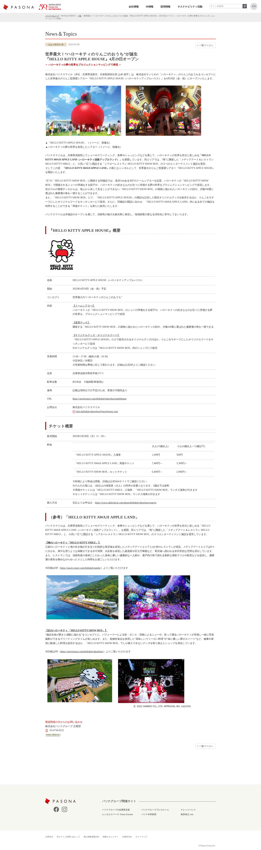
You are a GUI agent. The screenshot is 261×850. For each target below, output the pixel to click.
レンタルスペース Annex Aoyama (117, 814)
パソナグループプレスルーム (155, 809)
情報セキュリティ (110, 837)
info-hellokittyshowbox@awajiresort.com (97, 411)
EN (254, 6)
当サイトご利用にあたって (68, 837)
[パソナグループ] (32, 7)
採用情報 (165, 6)
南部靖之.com (187, 814)
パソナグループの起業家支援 (116, 809)
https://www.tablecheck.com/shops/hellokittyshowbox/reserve (125, 502)
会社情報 (134, 6)
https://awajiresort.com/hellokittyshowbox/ (82, 651)
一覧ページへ (206, 45)
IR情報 (149, 6)
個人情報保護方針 (91, 837)
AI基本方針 (127, 837)
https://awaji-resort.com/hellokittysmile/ (81, 568)
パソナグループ (52, 16)
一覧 (79, 16)
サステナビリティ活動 (190, 6)
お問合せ (49, 837)
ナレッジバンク (188, 809)
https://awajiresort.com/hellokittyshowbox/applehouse (99, 398)
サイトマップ (141, 837)
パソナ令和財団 (148, 814)
